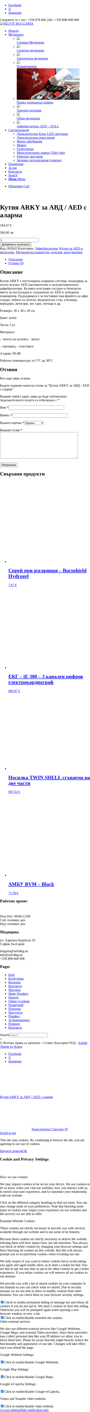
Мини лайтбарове (29, 141)
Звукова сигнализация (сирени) (39, 160)
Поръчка (14, 1008)
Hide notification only (34, 1410)
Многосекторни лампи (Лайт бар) (41, 152)
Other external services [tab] (15, 1321)
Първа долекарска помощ (35, 102)
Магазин (14, 990)
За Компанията (19, 1020)
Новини (14, 1024)
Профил (14, 1016)
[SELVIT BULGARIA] (16, 23)
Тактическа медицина (32, 58)
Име (4, 407)
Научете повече (11, 1151)
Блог (11, 975)
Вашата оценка (12, 423)
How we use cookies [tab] (14, 1177)
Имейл (6, 415)
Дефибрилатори (46, 248)
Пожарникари (27, 66)
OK (24, 1151)
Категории (16, 978)
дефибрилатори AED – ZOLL (38, 126)
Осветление (25, 149)
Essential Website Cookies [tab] (17, 1221)
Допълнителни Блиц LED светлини (42, 134)
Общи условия (18, 1001)
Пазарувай (15, 1005)
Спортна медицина (30, 50)
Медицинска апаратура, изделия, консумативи (49, 252)
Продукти (15, 1012)
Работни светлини (30, 156)
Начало (13, 997)
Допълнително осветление (36, 137)
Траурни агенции (29, 110)
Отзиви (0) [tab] (16, 263)
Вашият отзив (11, 430)
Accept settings (10, 1410)
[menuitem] (49, 31)
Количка (14, 982)
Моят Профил (18, 993)
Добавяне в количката (16, 244)
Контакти (15, 986)
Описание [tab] (15, 259)
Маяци (21, 145)
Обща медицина (28, 118)
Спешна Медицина (30, 42)
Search (4, 1035)
